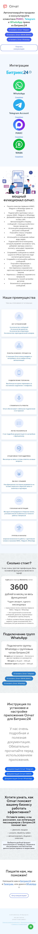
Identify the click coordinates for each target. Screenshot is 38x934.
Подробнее (19, 97)
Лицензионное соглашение (28, 922)
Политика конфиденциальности (11, 922)
